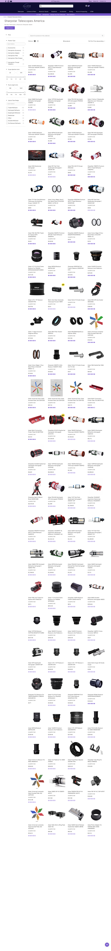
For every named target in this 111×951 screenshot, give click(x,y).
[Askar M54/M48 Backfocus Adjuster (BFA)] (76, 321)
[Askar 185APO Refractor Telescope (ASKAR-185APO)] (76, 419)
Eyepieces (54, 11)
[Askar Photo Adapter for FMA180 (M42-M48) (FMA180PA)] (96, 814)
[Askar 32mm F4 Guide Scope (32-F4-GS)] (76, 354)
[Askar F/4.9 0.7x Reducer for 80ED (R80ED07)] (36, 749)
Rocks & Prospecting (81, 11)
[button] (32, 74)
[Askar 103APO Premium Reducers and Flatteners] (96, 255)
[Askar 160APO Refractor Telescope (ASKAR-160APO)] (76, 453)
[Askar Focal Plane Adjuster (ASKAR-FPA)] (76, 749)
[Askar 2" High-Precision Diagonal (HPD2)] (36, 321)
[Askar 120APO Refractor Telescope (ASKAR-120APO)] (36, 121)
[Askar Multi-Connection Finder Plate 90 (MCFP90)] (36, 419)
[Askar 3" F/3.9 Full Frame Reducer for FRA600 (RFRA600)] (56, 586)
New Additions (71, 14)
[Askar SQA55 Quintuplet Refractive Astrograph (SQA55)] (96, 553)
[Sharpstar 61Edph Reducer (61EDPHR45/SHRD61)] (96, 683)
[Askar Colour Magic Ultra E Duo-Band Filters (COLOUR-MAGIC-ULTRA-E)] (56, 188)
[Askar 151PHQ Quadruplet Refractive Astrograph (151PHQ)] (56, 453)
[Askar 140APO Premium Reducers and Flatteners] (76, 620)
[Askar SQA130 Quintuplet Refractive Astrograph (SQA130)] (96, 419)
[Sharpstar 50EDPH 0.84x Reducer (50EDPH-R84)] (56, 354)
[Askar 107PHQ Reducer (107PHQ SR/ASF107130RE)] (36, 620)
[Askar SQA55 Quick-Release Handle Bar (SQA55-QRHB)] (76, 814)
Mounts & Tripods (43, 11)
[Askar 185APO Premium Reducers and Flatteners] (56, 620)
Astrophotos (45, 14)
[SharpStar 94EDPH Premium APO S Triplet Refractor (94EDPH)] (36, 520)
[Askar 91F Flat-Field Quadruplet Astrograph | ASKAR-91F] (56, 155)
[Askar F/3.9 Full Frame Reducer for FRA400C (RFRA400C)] (56, 683)
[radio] (35, 41)
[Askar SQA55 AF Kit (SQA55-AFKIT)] (56, 780)
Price (9, 34)
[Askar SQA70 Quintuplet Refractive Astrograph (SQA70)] (76, 520)
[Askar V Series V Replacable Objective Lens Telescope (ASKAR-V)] (96, 88)
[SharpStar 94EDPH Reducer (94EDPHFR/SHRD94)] (76, 222)
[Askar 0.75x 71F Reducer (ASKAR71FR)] (36, 289)
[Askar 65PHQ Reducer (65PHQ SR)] (36, 717)
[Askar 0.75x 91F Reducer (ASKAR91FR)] (76, 717)
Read (8, 28)
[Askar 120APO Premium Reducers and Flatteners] (56, 717)
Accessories (63, 11)
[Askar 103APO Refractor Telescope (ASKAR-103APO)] (76, 121)
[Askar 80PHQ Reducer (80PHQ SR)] (56, 255)
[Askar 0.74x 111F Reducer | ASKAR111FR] (76, 652)
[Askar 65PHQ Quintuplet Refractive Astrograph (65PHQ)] (56, 553)
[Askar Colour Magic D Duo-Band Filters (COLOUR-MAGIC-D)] (96, 222)
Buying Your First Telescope (58, 14)
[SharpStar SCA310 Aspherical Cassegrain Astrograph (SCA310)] (56, 419)
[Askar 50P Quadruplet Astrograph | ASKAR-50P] (36, 652)
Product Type (11, 40)
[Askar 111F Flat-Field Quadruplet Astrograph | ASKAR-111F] (96, 520)
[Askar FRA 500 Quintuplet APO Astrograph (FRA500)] (76, 88)
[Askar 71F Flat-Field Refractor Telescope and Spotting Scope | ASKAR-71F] (36, 188)
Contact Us (103, 1)
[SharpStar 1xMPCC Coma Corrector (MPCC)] (96, 620)
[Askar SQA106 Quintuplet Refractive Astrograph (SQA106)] (76, 55)
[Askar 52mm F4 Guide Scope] (76, 289)
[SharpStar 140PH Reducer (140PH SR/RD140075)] (76, 586)
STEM (91, 11)
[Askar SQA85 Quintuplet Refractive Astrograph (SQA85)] (36, 88)
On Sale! (38, 14)
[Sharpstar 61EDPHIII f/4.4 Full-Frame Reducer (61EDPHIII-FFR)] (76, 683)
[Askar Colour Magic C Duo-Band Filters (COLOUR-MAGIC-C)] (36, 354)
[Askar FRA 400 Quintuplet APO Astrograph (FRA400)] (96, 121)
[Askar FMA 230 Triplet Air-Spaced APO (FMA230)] (36, 586)
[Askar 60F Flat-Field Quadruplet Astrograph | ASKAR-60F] (96, 188)
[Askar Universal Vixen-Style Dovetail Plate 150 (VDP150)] (76, 387)
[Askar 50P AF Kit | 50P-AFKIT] (96, 780)
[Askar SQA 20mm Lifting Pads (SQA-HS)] (56, 814)
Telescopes (21, 11)
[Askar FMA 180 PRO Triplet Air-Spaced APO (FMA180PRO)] (36, 222)
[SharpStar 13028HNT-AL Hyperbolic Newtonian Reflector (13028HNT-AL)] (56, 520)
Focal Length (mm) (13, 85)
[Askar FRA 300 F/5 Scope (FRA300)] (76, 155)
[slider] (7, 77)
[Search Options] (103, 35)
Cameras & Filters (31, 11)
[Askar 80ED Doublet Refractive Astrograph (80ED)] (96, 586)
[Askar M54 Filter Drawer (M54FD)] (56, 321)
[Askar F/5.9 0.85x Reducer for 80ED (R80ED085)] (96, 717)
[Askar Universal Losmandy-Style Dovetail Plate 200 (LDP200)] (36, 814)
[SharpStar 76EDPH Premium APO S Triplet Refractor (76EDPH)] (96, 155)
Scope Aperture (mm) (14, 69)
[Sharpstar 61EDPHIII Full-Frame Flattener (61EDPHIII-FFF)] (76, 255)
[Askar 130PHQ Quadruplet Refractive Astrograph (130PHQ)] (96, 453)
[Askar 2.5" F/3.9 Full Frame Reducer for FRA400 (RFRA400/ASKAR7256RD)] (36, 255)
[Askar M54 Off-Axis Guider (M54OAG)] (96, 289)
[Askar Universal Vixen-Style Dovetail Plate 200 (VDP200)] (56, 387)
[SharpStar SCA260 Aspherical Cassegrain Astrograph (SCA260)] (36, 453)
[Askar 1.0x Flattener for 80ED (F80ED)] (56, 749)
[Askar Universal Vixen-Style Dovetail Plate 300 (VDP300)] (36, 387)
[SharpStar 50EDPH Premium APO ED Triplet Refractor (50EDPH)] (56, 222)
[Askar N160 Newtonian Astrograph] (36, 155)
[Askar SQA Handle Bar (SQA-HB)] (96, 354)
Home (4, 17)
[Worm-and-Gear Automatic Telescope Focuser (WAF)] (56, 289)
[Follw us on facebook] (6, 1)
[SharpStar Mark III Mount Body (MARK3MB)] (36, 486)
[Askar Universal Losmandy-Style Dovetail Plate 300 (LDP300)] (36, 780)
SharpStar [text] (32, 70)
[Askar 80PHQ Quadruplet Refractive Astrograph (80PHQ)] (56, 121)
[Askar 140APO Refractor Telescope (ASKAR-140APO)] (96, 55)
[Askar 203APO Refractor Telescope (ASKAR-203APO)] (36, 55)
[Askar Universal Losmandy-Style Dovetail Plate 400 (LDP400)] (96, 321)
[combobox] (96, 41)
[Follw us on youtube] (11, 1)
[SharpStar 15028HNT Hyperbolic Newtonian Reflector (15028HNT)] (96, 486)
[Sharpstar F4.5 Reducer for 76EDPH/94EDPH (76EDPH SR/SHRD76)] (36, 683)
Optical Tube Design (13, 100)
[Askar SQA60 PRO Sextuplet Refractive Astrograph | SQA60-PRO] (36, 553)
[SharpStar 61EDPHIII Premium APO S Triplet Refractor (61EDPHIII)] (76, 188)
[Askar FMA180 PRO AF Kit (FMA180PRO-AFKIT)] (76, 780)
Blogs (90, 1)
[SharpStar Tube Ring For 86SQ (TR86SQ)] (96, 749)
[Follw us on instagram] (8, 1)
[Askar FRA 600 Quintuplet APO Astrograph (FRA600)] (56, 486)
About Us (95, 1)
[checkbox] (15, 48)
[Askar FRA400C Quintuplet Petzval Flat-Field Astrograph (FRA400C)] (76, 553)
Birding (71, 11)
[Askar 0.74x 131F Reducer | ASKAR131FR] (56, 652)
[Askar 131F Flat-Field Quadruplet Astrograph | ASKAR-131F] (76, 486)
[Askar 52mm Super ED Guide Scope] (96, 652)
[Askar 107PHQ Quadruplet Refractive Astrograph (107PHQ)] (56, 88)
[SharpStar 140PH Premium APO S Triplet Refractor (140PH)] (56, 55)
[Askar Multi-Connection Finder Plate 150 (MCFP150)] (96, 387)
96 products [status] (66, 41)
